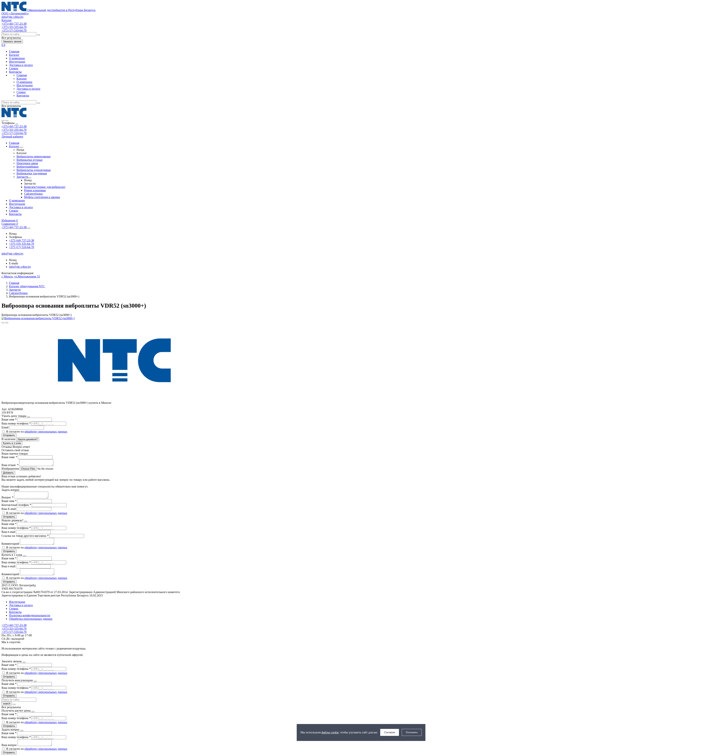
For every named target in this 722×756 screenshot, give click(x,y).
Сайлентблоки (33, 193)
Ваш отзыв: (10, 465)
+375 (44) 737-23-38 (14, 126)
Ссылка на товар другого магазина (25, 535)
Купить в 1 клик (12, 443)
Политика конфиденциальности (29, 615)
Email (5, 427)
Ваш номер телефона (16, 423)
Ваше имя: (9, 457)
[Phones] (3, 120)
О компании (17, 58)
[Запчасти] (29, 177)
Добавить (8, 472)
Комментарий (11, 543)
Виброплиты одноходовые (34, 170)
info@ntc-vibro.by (13, 16)
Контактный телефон (16, 505)
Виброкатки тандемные (32, 173)
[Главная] (14, 116)
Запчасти (22, 176)
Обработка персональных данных (30, 618)
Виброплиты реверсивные (34, 156)
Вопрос (7, 497)
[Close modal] (28, 417)
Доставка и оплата (21, 65)
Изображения (10, 468)
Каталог (14, 54)
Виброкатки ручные (29, 159)
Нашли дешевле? (28, 439)
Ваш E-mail (9, 508)
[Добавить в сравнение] (6, 322)
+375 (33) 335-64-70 (14, 129)
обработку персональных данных (45, 431)
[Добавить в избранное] (3, 322)
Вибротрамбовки (28, 166)
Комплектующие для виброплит (44, 187)
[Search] (6, 120)
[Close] (16, 124)
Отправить (9, 435)
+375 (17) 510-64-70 (14, 133)
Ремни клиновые (35, 190)
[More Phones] (28, 228)
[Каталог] (21, 147)
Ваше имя (9, 419)
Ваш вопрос (10, 745)
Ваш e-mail (9, 531)
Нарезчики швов (27, 163)
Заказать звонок (12, 41)
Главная (14, 51)
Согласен (389, 732)
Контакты (15, 71)
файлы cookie (330, 732)
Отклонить (412, 732)
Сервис (13, 68)
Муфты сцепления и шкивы (42, 197)
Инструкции (17, 61)
